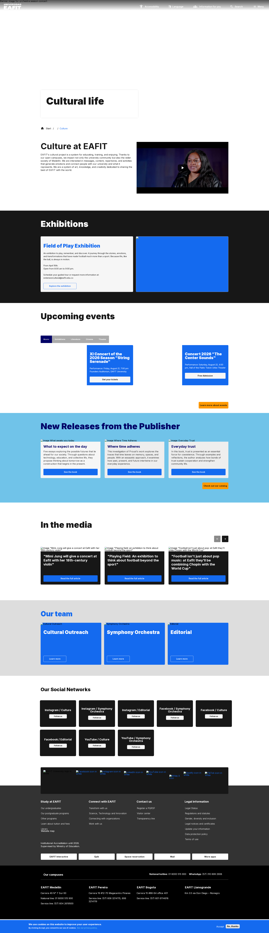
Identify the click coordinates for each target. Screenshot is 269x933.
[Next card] (225, 539)
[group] (71, 458)
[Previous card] (217, 539)
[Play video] (182, 167)
